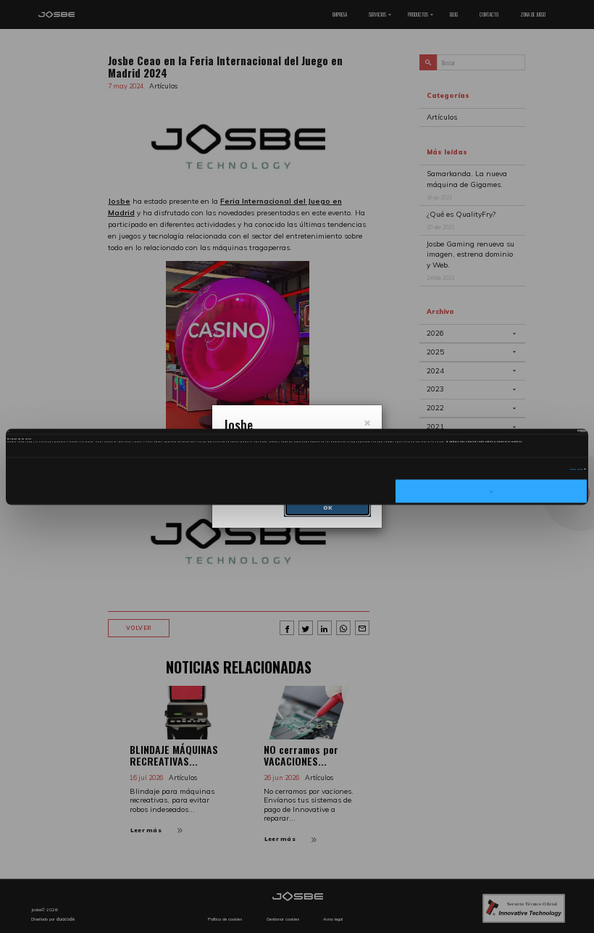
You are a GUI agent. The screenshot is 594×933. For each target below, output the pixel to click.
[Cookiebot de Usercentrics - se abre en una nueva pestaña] (523, 431)
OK (491, 491)
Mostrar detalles (577, 469)
